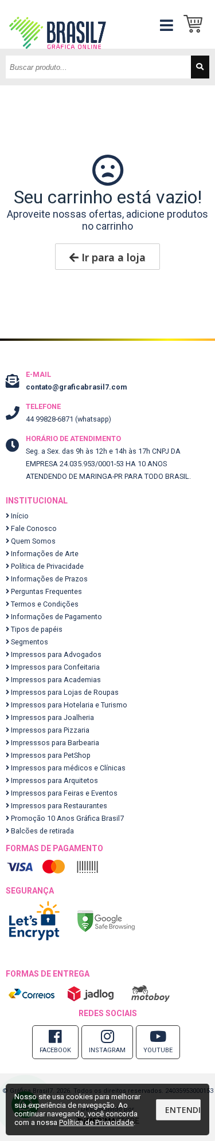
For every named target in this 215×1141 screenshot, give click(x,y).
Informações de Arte (44, 553)
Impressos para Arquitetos (53, 780)
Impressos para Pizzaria (49, 730)
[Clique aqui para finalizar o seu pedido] (196, 24)
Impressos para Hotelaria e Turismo (68, 705)
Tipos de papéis (35, 629)
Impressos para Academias (55, 679)
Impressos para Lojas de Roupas (64, 692)
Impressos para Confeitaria (54, 667)
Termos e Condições (44, 604)
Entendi (183, 1109)
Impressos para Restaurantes (58, 805)
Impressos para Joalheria (51, 717)
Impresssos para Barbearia (54, 742)
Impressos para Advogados (55, 654)
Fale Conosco (33, 528)
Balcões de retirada (41, 831)
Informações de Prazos (48, 579)
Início (19, 516)
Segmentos (28, 642)
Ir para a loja (112, 257)
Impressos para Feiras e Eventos (63, 793)
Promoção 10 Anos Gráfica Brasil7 (66, 818)
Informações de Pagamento (55, 616)
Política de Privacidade (46, 566)
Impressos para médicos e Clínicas (67, 768)
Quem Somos (32, 541)
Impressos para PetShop (50, 755)
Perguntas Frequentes (45, 591)
